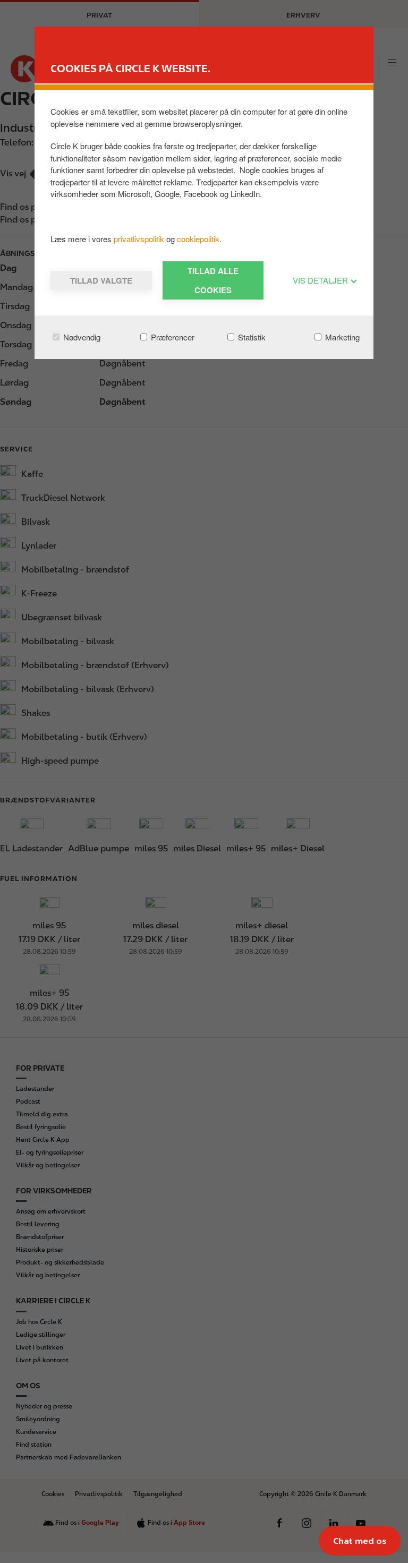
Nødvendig (80, 337)
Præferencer (171, 337)
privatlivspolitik (140, 238)
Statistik (251, 337)
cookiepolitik (198, 238)
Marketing (341, 337)
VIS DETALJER (321, 280)
